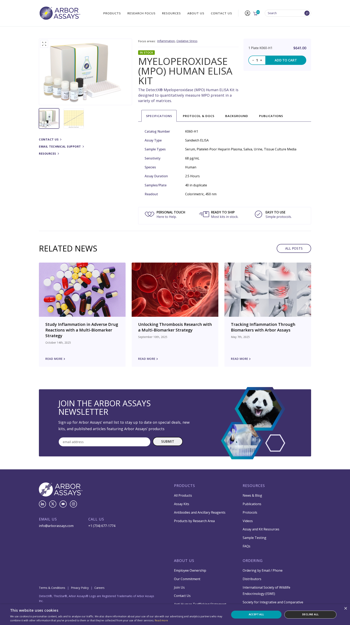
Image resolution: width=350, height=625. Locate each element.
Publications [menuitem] (252, 504)
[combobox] (288, 13)
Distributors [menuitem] (252, 579)
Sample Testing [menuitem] (254, 537)
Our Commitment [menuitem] (187, 579)
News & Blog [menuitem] (252, 495)
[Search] (306, 13)
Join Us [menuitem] (179, 587)
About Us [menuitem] (195, 13)
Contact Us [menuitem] (221, 13)
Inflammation (166, 41)
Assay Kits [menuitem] (181, 504)
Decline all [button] (310, 614)
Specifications (159, 116)
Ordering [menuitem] (253, 560)
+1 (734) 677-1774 (101, 526)
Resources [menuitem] (171, 13)
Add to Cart (286, 60)
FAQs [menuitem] (246, 546)
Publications (271, 116)
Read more (161, 620)
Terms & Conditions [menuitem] (52, 588)
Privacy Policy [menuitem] (80, 588)
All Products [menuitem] (183, 495)
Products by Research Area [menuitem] (194, 521)
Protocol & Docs (198, 116)
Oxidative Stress (186, 41)
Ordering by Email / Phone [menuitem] (263, 570)
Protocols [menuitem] (250, 512)
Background (236, 116)
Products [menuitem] (112, 13)
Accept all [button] (256, 614)
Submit (167, 441)
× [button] (345, 608)
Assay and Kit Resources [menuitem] (261, 529)
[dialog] (175, 614)
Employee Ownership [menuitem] (190, 570)
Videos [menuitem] (248, 521)
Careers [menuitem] (99, 588)
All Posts (294, 248)
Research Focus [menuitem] (141, 13)
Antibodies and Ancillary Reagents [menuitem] (199, 512)
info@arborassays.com (56, 526)
